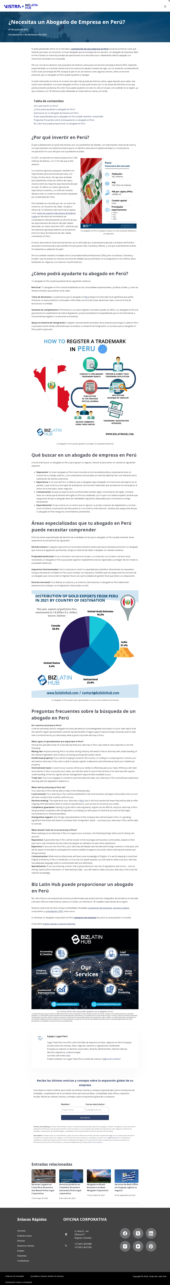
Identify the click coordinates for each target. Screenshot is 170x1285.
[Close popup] (137, 535)
